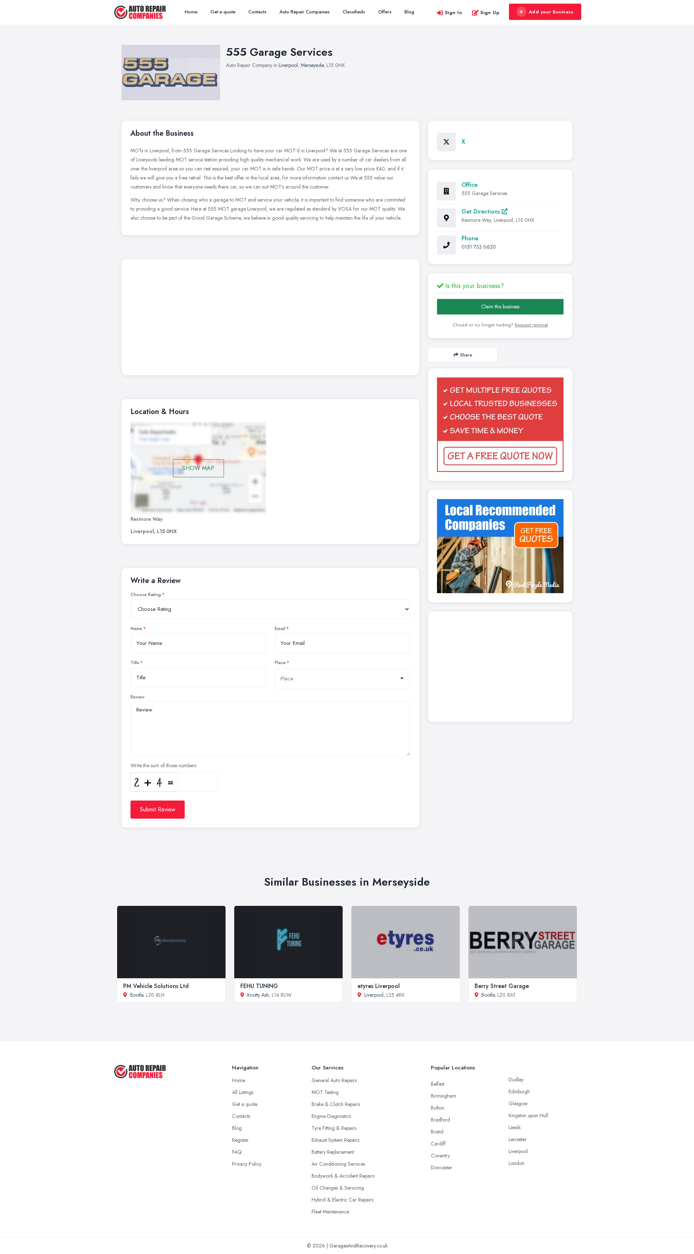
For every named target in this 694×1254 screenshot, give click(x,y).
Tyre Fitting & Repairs (334, 1128)
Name (136, 628)
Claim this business (500, 306)
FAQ (237, 1152)
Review (137, 697)
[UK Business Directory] (500, 546)
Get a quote (222, 11)
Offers (384, 11)
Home (191, 11)
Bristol (437, 1131)
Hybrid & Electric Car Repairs (342, 1199)
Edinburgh (519, 1091)
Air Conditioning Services (338, 1164)
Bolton (437, 1107)
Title (134, 662)
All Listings (242, 1092)
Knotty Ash (258, 994)
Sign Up (490, 12)
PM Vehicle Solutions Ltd (156, 986)
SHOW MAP (198, 468)
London (516, 1163)
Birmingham (443, 1095)
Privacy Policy (246, 1164)
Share (466, 354)
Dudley (516, 1079)
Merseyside (312, 65)
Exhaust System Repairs (335, 1140)
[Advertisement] (270, 319)
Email (280, 628)
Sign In (453, 12)
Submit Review (157, 809)
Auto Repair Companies (304, 11)
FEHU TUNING (259, 986)
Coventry (440, 1155)
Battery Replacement (333, 1152)
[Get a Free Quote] (500, 424)
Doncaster (441, 1167)
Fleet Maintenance (330, 1211)
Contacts (257, 11)
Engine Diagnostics (331, 1116)
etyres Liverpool (378, 986)
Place (280, 662)
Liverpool (288, 65)
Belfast (437, 1084)
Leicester (518, 1139)
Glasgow (518, 1103)
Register (240, 1140)
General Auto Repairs (334, 1080)
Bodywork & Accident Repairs (343, 1175)
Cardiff (438, 1143)
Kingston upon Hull (528, 1115)
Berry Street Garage (502, 986)
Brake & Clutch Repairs (336, 1104)
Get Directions (482, 211)
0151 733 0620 (479, 246)
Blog (409, 11)
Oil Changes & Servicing (338, 1187)
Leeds (514, 1127)
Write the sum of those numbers (163, 765)
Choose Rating (145, 594)
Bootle (136, 994)
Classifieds (354, 11)
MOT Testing (325, 1092)
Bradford (440, 1119)
